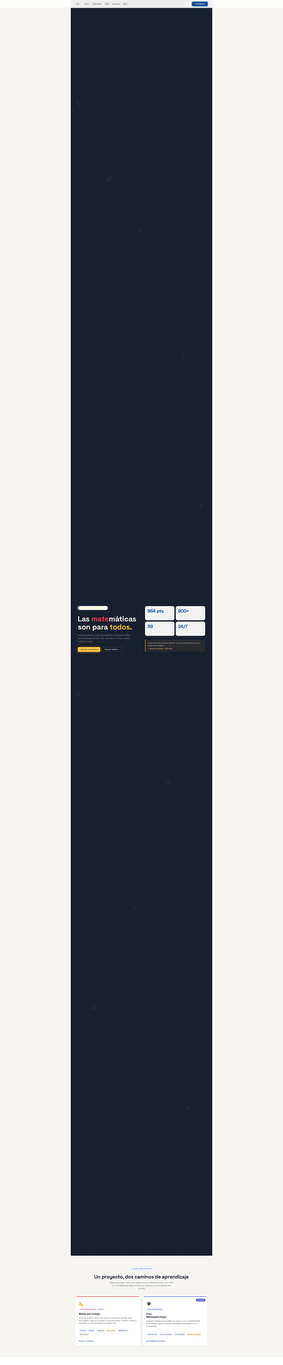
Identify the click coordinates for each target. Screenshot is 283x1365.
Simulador (116, 4)
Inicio (87, 4)
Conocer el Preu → (112, 649)
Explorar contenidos (89, 649)
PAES (107, 4)
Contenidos (96, 4)
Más (125, 4)
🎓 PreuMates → (200, 4)
